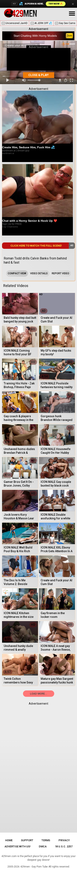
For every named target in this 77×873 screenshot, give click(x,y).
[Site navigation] (72, 14)
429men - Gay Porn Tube (34, 866)
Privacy (64, 840)
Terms (45, 840)
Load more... (38, 693)
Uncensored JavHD (15, 23)
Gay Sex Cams (65, 23)
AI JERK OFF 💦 (41, 23)
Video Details (39, 273)
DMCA (43, 846)
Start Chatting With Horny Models (35, 35)
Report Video (60, 273)
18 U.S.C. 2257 (63, 846)
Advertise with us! (18, 846)
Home (9, 840)
